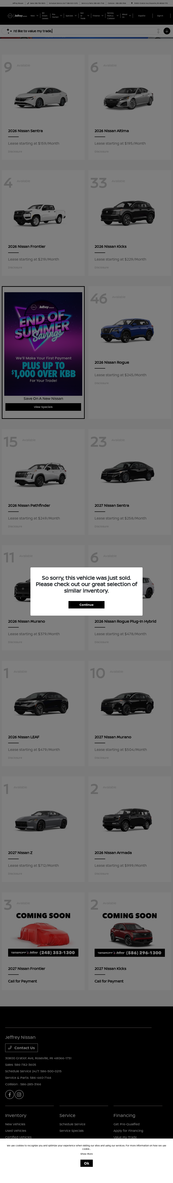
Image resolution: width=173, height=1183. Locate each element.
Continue (86, 605)
